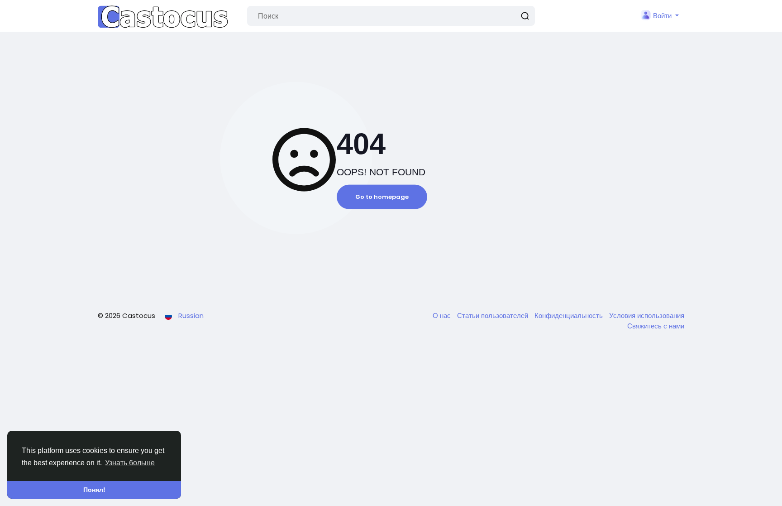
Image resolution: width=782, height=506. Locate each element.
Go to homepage (382, 197)
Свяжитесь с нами (655, 326)
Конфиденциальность (569, 315)
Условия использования (646, 315)
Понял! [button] (94, 489)
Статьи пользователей (493, 315)
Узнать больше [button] (130, 463)
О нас (443, 315)
